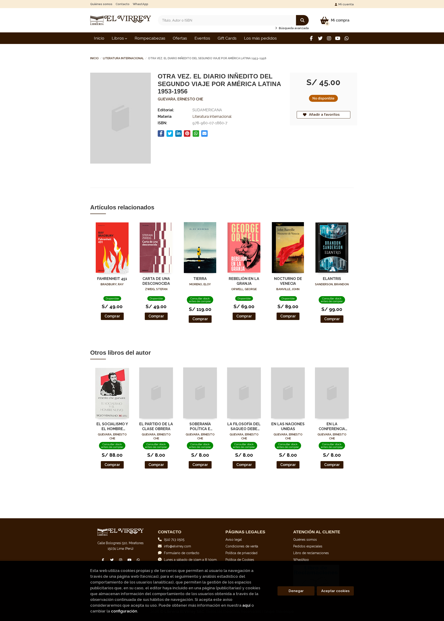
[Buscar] (302, 20)
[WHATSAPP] (346, 38)
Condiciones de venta (241, 546)
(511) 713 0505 (174, 539)
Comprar (112, 316)
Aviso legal (233, 539)
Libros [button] (118, 38)
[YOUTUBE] (338, 38)
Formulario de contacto (181, 553)
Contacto (123, 4)
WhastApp (140, 4)
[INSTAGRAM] (329, 38)
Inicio (94, 58)
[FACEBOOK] (311, 38)
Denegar (296, 591)
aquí (246, 605)
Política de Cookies (239, 560)
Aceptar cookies (335, 591)
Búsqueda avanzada (293, 28)
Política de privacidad (241, 553)
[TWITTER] (320, 38)
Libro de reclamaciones (311, 553)
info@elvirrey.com (177, 546)
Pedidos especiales (307, 546)
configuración (124, 611)
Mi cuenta (346, 4)
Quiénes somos (101, 4)
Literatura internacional (123, 58)
